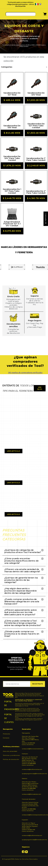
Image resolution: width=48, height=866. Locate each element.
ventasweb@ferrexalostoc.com (30, 794)
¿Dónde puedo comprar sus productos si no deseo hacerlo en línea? (21, 633)
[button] (41, 15)
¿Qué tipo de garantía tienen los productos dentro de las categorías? (21, 579)
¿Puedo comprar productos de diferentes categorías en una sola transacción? (21, 601)
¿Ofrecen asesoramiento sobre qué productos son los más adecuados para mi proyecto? (20, 612)
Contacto (6, 738)
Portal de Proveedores (8, 705)
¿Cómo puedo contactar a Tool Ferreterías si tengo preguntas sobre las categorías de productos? (22, 623)
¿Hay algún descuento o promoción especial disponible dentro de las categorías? (20, 590)
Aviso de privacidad (10, 751)
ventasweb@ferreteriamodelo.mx (30, 749)
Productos (6, 734)
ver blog (39, 388)
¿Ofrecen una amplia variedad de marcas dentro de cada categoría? (22, 570)
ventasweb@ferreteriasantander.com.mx (30, 815)
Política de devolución (11, 759)
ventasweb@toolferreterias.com (30, 769)
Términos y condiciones (11, 755)
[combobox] (21, 14)
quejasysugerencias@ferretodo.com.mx (30, 773)
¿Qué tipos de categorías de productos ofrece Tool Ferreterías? (22, 551)
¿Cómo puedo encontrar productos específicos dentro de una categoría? (21, 560)
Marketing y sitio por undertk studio (24, 863)
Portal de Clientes (8, 718)
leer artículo (13, 451)
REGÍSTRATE (37, 684)
